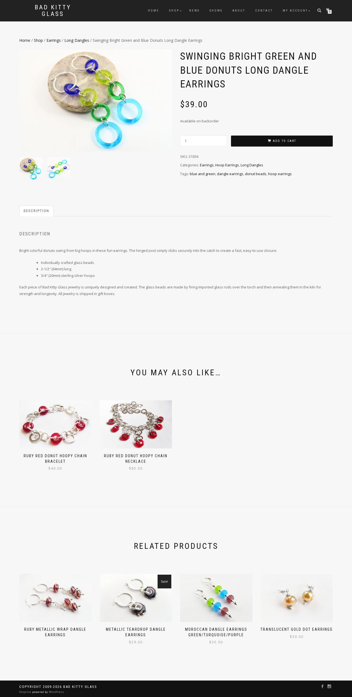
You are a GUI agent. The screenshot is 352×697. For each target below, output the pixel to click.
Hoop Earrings (227, 164)
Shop (174, 10)
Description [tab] (36, 211)
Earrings (53, 40)
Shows (216, 10)
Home (153, 10)
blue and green (202, 173)
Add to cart (284, 141)
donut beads (255, 173)
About (238, 10)
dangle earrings (230, 173)
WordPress (56, 692)
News (194, 10)
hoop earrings (280, 173)
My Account (295, 10)
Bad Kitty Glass (53, 10)
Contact (264, 10)
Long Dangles (76, 40)
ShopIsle (25, 692)
